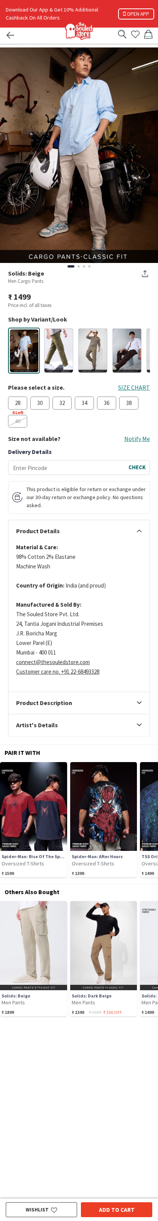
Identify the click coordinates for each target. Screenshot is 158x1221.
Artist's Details (37, 725)
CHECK (137, 467)
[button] (24, 350)
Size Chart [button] (134, 387)
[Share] (145, 273)
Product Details (38, 531)
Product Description (44, 703)
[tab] (79, 531)
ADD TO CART (117, 1209)
